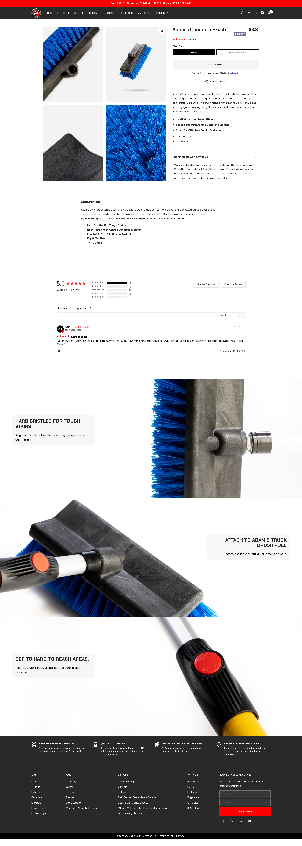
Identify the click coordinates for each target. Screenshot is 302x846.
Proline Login (38, 813)
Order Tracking (126, 781)
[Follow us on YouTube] (249, 821)
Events (69, 786)
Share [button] (63, 351)
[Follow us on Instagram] (241, 821)
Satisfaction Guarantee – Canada (137, 797)
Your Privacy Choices (130, 813)
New (33, 781)
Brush (193, 52)
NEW (49, 13)
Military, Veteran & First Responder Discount (143, 808)
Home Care (37, 808)
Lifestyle (36, 802)
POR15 (190, 786)
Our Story (71, 781)
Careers (70, 792)
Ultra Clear (193, 802)
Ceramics (36, 797)
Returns (122, 792)
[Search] (242, 12)
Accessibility (150, 836)
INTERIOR (79, 13)
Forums (70, 797)
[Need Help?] (262, 12)
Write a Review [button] (234, 284)
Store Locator (74, 802)
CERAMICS (95, 13)
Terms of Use (166, 836)
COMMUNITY (161, 13)
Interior (35, 786)
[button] (238, 351)
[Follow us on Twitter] (232, 821)
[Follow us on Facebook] (223, 821)
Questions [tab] (82, 308)
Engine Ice (193, 797)
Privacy (180, 836)
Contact (122, 786)
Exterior (35, 792)
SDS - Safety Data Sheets (133, 802)
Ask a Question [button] (207, 284)
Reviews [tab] (62, 308)
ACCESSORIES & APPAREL (135, 13)
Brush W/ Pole (237, 52)
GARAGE (110, 13)
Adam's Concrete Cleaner (187, 111)
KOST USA (193, 808)
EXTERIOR (63, 13)
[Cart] (269, 12)
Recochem (193, 781)
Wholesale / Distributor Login (82, 808)
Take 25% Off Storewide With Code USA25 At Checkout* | (151, 3)
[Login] (249, 13)
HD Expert (193, 792)
